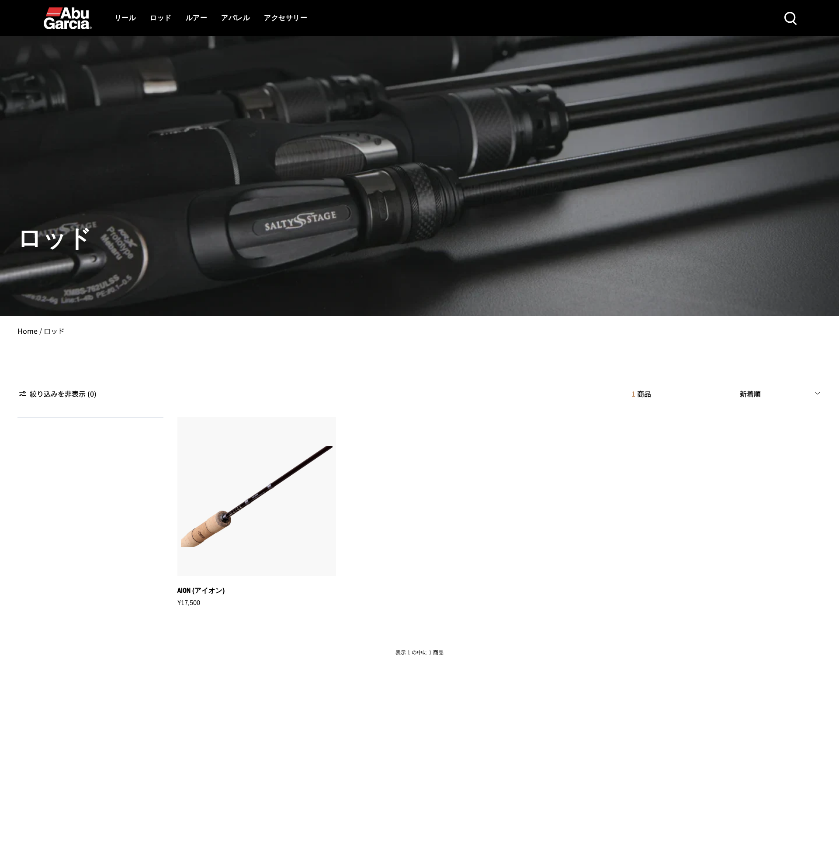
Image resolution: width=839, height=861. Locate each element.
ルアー (196, 18)
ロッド (160, 18)
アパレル (235, 18)
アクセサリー (285, 18)
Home (27, 330)
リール (125, 18)
